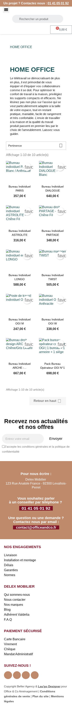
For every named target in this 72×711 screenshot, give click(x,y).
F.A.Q (8, 619)
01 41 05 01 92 (58, 3)
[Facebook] (8, 675)
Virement (10, 644)
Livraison (10, 555)
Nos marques (13, 604)
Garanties (11, 570)
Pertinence (35, 145)
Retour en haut (47, 401)
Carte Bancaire (14, 639)
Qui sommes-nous (17, 594)
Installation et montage (20, 560)
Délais (8, 565)
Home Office (21, 47)
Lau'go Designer (49, 686)
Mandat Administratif (18, 654)
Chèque (9, 649)
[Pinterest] (26, 675)
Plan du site (40, 696)
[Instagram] (17, 675)
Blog (7, 609)
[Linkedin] (35, 675)
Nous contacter (14, 599)
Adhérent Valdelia (16, 614)
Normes (9, 575)
